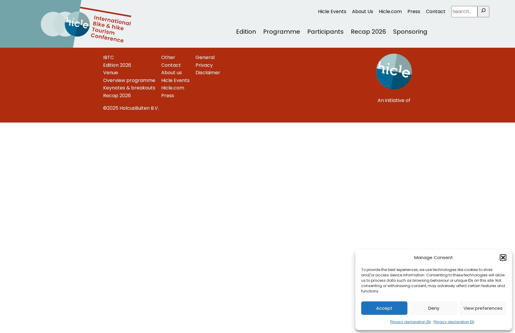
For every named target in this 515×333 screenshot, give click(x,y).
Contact (436, 11)
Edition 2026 (117, 65)
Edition (246, 31)
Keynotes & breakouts (129, 87)
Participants (325, 31)
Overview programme (129, 80)
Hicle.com (390, 11)
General (205, 57)
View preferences (482, 308)
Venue (110, 72)
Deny (433, 308)
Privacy (204, 65)
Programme (281, 31)
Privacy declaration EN (410, 321)
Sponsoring (410, 31)
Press (413, 11)
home (42, 3)
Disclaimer (208, 72)
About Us (362, 11)
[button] (503, 258)
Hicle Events (332, 11)
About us (171, 72)
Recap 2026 (368, 31)
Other (168, 57)
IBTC (108, 57)
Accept (384, 308)
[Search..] (483, 11)
